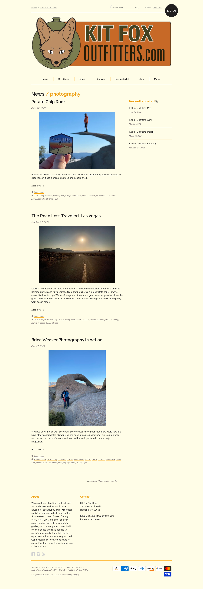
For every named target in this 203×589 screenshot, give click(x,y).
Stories (55, 322)
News (37, 94)
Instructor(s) (122, 79)
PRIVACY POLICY (75, 567)
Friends (56, 195)
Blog (141, 79)
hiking (68, 195)
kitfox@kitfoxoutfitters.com (101, 515)
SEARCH (35, 567)
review (34, 322)
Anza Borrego (40, 319)
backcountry (39, 195)
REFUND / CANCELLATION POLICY (48, 570)
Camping (62, 459)
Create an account (48, 7)
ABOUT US (47, 567)
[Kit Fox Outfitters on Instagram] (38, 554)
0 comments (39, 192)
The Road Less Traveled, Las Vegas (66, 215)
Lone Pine (110, 459)
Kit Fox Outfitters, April (140, 119)
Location (91, 195)
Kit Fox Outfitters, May (140, 107)
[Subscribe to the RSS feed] (156, 101)
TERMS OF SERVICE (78, 570)
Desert (61, 319)
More (157, 79)
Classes (101, 79)
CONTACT (60, 567)
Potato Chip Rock (48, 101)
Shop (82, 79)
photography (36, 198)
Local (84, 195)
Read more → (37, 185)
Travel (79, 462)
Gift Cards (63, 79)
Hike (62, 195)
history (67, 319)
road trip (41, 322)
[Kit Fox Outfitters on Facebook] (33, 554)
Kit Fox (88, 459)
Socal (48, 322)
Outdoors (112, 195)
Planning (114, 319)
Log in (34, 7)
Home (45, 79)
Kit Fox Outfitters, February (142, 143)
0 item (148, 7)
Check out (157, 7)
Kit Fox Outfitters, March (141, 131)
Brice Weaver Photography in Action (66, 339)
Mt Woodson (101, 195)
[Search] (136, 7)
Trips (84, 462)
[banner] (101, 43)
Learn (94, 459)
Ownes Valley (51, 462)
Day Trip (48, 195)
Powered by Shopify (70, 574)
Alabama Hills (40, 459)
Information (76, 195)
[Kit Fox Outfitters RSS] (43, 554)
